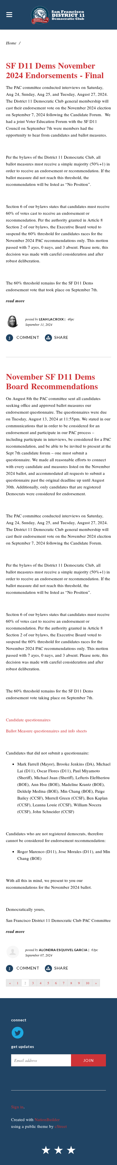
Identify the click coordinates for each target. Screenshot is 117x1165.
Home (11, 43)
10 (87, 983)
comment (24, 337)
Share (61, 337)
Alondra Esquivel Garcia (63, 950)
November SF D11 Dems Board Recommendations (52, 381)
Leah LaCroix (51, 319)
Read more (15, 301)
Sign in (17, 1106)
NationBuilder (47, 1119)
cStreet (61, 1126)
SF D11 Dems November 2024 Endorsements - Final (55, 70)
